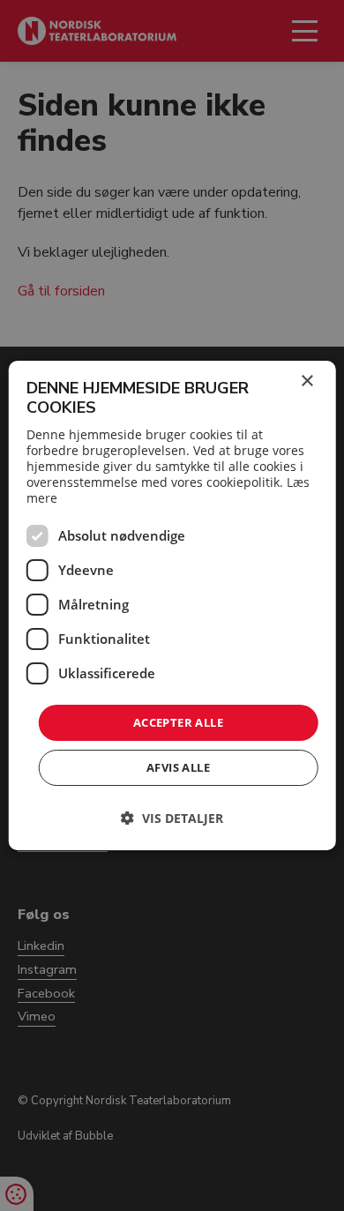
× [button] (306, 381)
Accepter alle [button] (178, 722)
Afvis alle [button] (178, 767)
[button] (172, 818)
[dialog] (172, 606)
